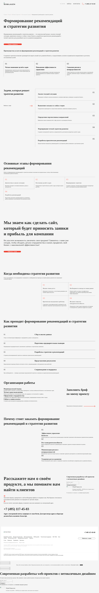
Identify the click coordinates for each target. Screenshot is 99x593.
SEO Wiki (55, 536)
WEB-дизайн (36, 536)
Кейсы (69, 3)
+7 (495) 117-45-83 (90, 4)
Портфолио (15, 540)
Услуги (62, 3)
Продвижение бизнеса (23, 538)
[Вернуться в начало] (9, 3)
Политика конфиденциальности (11, 542)
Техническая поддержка (46, 536)
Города (5, 538)
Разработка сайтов (8, 536)
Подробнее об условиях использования (56, 555)
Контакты (76, 3)
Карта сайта (21, 542)
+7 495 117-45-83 (89, 532)
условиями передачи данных (83, 492)
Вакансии (10, 540)
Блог (59, 536)
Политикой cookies (75, 564)
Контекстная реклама (17, 536)
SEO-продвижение (28, 536)
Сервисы (31, 538)
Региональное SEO (12, 538)
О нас (5, 540)
